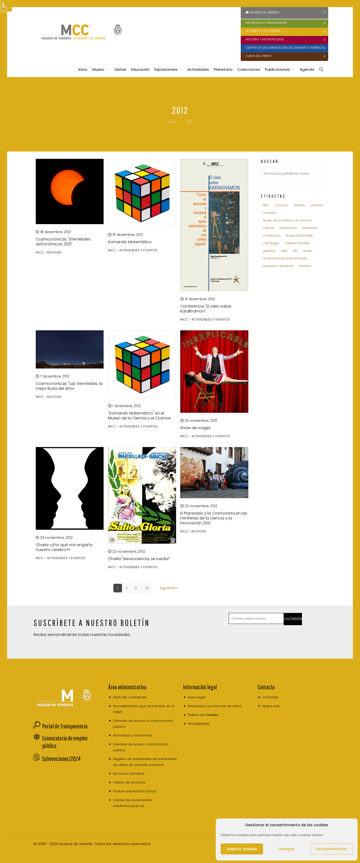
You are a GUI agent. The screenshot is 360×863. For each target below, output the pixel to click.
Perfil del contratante (130, 697)
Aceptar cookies (242, 848)
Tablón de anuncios (129, 782)
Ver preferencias (331, 848)
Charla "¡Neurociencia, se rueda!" (139, 559)
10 (147, 588)
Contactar (271, 697)
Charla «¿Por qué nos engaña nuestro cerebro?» (64, 547)
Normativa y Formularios (132, 735)
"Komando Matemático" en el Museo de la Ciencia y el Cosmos (139, 415)
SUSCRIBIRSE (293, 618)
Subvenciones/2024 (61, 758)
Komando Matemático (130, 242)
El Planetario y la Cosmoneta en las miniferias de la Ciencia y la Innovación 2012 (213, 518)
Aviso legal (196, 697)
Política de (203, 715)
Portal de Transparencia (64, 726)
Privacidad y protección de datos (215, 706)
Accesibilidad (198, 723)
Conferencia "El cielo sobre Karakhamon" (205, 308)
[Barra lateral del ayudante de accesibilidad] (6, 6)
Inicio (171, 121)
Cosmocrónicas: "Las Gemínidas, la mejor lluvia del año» (69, 386)
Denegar (286, 848)
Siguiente (168, 588)
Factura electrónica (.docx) (134, 791)
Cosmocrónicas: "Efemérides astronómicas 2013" (63, 241)
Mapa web (271, 706)
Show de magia (195, 428)
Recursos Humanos (128, 773)
